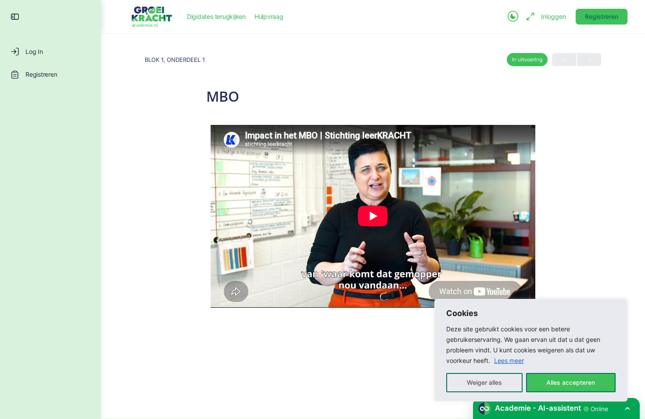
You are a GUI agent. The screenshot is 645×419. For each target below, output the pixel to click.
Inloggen (553, 16)
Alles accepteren (570, 382)
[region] (530, 350)
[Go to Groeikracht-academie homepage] (152, 16)
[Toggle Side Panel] (15, 16)
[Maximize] (529, 16)
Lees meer (509, 360)
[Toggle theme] (513, 16)
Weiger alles (484, 382)
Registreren (601, 16)
